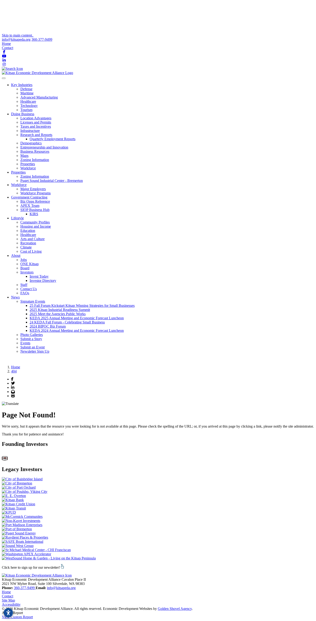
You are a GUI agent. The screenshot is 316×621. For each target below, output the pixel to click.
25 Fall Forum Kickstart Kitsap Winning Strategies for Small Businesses (82, 305)
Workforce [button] (19, 185)
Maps (24, 156)
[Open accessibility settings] (8, 612)
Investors (27, 272)
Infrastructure (30, 131)
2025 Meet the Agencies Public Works (58, 314)
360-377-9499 (41, 39)
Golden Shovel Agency (175, 609)
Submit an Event (32, 347)
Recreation (28, 243)
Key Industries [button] (21, 85)
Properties (27, 164)
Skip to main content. (18, 35)
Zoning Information (34, 160)
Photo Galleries (31, 335)
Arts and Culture (32, 239)
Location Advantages (35, 118)
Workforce (28, 168)
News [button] (15, 297)
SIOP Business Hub (35, 210)
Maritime (27, 93)
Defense (26, 89)
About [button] (15, 256)
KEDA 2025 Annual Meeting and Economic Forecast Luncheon (77, 318)
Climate (26, 247)
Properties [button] (18, 172)
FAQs (24, 293)
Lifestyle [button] (17, 218)
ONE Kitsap (29, 264)
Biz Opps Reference (35, 201)
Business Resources (34, 151)
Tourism (26, 110)
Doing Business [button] (22, 114)
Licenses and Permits (35, 122)
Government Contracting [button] (29, 197)
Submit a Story (31, 339)
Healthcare (28, 101)
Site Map (8, 600)
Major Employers (33, 189)
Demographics (31, 143)
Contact (7, 48)
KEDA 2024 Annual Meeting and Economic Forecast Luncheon (77, 330)
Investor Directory (43, 281)
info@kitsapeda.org (16, 39)
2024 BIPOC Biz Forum (48, 326)
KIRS (34, 214)
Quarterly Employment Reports (52, 139)
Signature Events (32, 301)
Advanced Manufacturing (39, 97)
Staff (23, 285)
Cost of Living (31, 251)
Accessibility (11, 604)
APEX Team (29, 206)
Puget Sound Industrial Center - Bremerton (51, 181)
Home (6, 44)
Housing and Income (35, 226)
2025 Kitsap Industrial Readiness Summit (60, 310)
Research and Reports (36, 135)
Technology (29, 106)
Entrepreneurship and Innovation (44, 147)
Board (24, 268)
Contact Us (28, 289)
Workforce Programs (35, 193)
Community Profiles (35, 222)
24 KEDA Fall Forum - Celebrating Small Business (67, 322)
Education (27, 231)
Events (25, 343)
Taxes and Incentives (35, 126)
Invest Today (39, 276)
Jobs (23, 260)
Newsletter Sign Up (34, 351)
